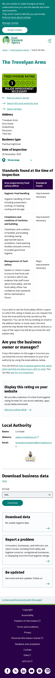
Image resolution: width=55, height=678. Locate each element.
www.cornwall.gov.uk (26, 437)
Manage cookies (10, 22)
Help (4, 481)
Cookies (27, 649)
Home (5, 50)
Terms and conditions (27, 626)
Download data (17, 517)
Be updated (14, 572)
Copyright (28, 609)
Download (12, 502)
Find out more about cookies (16, 17)
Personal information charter (27, 639)
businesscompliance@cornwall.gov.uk (33, 444)
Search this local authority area (22, 103)
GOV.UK (27, 662)
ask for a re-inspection (22, 372)
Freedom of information (27, 621)
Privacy (27, 632)
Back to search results (18, 97)
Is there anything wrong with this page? (22, 599)
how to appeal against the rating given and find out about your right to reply (27, 367)
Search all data (14, 108)
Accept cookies (14, 29)
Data (27, 656)
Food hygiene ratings (19, 50)
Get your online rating (15, 409)
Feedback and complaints (27, 644)
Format (5, 488)
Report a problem (19, 539)
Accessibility (28, 615)
